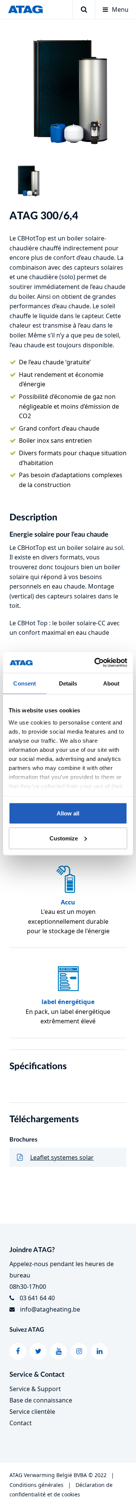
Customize (63, 838)
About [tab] (111, 683)
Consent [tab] (24, 683)
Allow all (68, 813)
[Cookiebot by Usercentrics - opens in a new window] (96, 662)
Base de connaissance (40, 1400)
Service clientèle (32, 1411)
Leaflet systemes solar (62, 1157)
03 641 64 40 (37, 1298)
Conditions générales (36, 1484)
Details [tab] (68, 683)
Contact (20, 1423)
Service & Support (35, 1389)
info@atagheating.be (50, 1309)
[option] (68, 90)
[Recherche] (84, 9)
